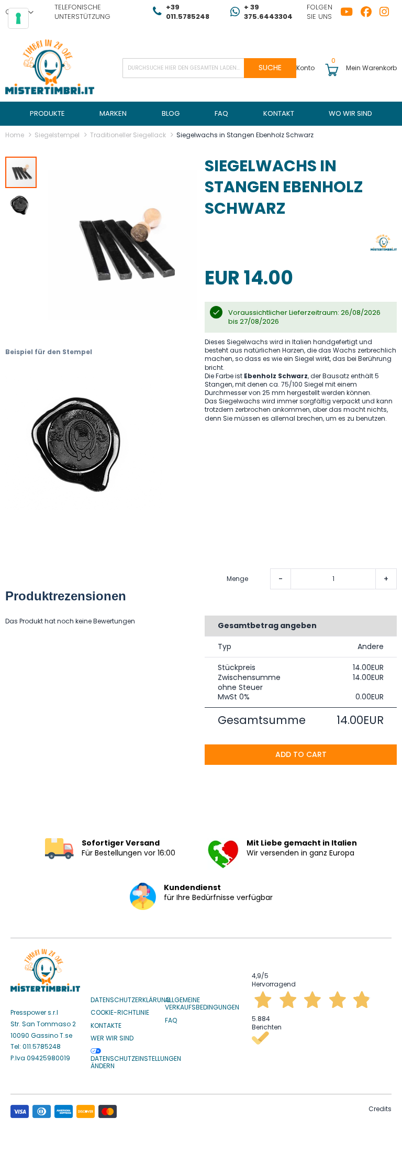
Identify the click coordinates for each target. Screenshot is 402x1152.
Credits (380, 1108)
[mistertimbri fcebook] (370, 12)
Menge (237, 579)
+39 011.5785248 (187, 11)
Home (14, 134)
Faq (171, 1020)
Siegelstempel (57, 134)
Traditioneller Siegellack (128, 134)
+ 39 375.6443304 (268, 11)
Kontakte (106, 1025)
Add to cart (301, 754)
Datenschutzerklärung (131, 1000)
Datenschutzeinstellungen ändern (136, 1062)
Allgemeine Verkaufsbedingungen (202, 1004)
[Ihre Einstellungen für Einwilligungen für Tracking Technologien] (18, 18)
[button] (21, 204)
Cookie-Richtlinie (120, 1012)
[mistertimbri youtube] (350, 12)
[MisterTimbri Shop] (49, 67)
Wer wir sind (112, 1038)
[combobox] (209, 68)
